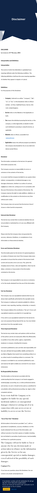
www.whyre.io (10, 138)
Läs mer (14, 489)
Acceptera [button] (6, 489)
